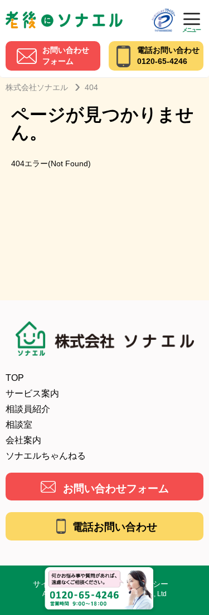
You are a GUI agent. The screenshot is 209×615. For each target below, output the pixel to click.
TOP (15, 378)
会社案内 (23, 440)
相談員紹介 (28, 409)
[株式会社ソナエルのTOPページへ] (64, 15)
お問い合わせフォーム (116, 488)
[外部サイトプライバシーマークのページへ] (163, 12)
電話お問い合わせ (114, 527)
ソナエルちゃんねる (46, 455)
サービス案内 (32, 393)
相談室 (19, 424)
